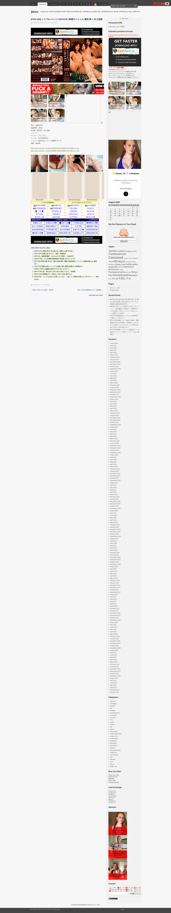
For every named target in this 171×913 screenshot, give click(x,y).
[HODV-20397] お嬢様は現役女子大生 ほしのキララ (51, 269)
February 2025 (114, 385)
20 (124, 213)
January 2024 (114, 415)
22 (132, 213)
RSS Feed (125, 18)
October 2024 (114, 394)
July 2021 (113, 485)
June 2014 (113, 683)
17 (111, 213)
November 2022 (115, 448)
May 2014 (113, 685)
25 (115, 215)
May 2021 (113, 490)
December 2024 (115, 390)
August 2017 (114, 594)
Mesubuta (129, 267)
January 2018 (114, 583)
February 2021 (114, 497)
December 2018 (115, 557)
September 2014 (115, 676)
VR (75, 4)
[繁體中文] (159, 3)
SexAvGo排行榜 (113, 782)
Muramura (113, 269)
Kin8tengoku (131, 264)
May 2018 (113, 573)
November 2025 (115, 364)
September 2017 (115, 592)
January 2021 (114, 499)
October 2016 (114, 618)
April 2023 (113, 436)
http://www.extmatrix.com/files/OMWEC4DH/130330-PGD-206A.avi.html (55, 151)
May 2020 (113, 518)
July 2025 (113, 373)
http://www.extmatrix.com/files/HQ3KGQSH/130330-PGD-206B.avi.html (55, 148)
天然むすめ (125, 278)
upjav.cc (111, 799)
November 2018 (115, 559)
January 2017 (114, 611)
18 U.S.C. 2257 (115, 288)
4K (81, 4)
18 (115, 213)
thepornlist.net (112, 777)
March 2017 (114, 606)
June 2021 (113, 487)
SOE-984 (128, 272)
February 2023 (114, 441)
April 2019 (113, 548)
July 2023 (113, 429)
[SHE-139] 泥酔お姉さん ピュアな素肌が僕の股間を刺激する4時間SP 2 (58, 266)
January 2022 (114, 471)
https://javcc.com (114, 27)
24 (111, 215)
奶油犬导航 (111, 780)
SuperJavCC (44, 23)
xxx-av (114, 278)
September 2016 (115, 620)
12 (119, 211)
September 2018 (115, 564)
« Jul (109, 219)
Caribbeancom (117, 254)
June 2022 (113, 459)
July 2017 (113, 597)
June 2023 (113, 432)
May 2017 (113, 601)
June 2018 (113, 571)
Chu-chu (130, 258)
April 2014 (113, 687)
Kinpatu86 (112, 267)
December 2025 (115, 362)
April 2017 (113, 604)
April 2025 (113, 380)
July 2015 (113, 653)
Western (133, 275)
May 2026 (113, 350)
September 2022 (115, 452)
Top (123, 909)
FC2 (63, 4)
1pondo (112, 251)
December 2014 (115, 669)
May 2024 (113, 406)
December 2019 (115, 529)
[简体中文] (155, 3)
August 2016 (114, 622)
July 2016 (113, 625)
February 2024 (114, 413)
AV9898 (134, 251)
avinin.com (111, 797)
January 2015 (114, 666)
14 (128, 211)
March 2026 (114, 355)
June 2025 (113, 376)
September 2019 (115, 536)
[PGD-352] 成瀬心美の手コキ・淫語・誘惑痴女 (50, 253)
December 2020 (115, 501)
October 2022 (114, 450)
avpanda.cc (112, 801)
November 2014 (115, 671)
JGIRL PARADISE (115, 734)
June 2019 (113, 543)
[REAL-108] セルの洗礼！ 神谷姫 (42, 290)
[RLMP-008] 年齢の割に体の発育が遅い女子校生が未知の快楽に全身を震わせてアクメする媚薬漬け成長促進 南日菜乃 (124, 302)
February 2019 (114, 552)
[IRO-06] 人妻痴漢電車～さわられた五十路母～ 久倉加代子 (54, 256)
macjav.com (112, 791)
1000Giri (121, 251)
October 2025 (114, 366)
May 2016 (113, 629)
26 (119, 215)
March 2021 (114, 494)
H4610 (110, 262)
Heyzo (121, 261)
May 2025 (113, 378)
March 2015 (114, 662)
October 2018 (114, 562)
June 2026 (113, 348)
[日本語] (167, 3)
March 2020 (114, 522)
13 (124, 211)
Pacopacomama (116, 272)
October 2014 (114, 673)
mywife (121, 269)
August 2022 (114, 455)
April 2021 (113, 492)
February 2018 (114, 580)
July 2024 (113, 401)
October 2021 (114, 478)
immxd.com (112, 802)
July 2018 (113, 569)
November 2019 (115, 532)
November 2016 (115, 615)
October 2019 (114, 534)
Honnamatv (128, 262)
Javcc (34, 11)
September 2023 (115, 425)
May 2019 (113, 546)
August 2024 (114, 399)
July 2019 (113, 541)
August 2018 (114, 566)
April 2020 (113, 520)
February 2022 (114, 469)
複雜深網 (111, 778)
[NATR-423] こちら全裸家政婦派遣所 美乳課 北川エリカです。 (55, 259)
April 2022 (113, 464)
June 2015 (113, 655)
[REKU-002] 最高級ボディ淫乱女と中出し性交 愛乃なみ (53, 274)
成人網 (88, 4)
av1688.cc (111, 794)
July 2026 (113, 345)
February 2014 (114, 690)
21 (128, 213)
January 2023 (114, 443)
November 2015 (115, 643)
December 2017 (115, 585)
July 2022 (113, 457)
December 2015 (115, 641)
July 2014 (113, 680)
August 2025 (114, 371)
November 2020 (115, 504)
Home (33, 4)
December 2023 (115, 418)
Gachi (136, 258)
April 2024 (113, 408)
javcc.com (57, 909)
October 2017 (114, 590)
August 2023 (114, 427)
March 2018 (114, 578)
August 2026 (114, 343)
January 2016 (114, 639)
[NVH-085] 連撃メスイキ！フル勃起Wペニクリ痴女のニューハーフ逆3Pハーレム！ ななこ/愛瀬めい (124, 332)
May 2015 (113, 657)
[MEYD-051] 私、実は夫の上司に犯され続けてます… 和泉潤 (54, 271)
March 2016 (114, 634)
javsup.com (112, 793)
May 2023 (113, 434)
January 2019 (114, 555)
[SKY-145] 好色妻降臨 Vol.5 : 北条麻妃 (90, 290)
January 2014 (114, 692)
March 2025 (114, 383)
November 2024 (115, 392)
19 (119, 213)
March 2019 (114, 550)
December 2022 (115, 445)
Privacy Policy (114, 290)
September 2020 (115, 508)
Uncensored (54, 4)
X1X (109, 279)
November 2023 (115, 420)
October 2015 (114, 646)
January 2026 (114, 359)
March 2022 (114, 466)
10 (111, 211)
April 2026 (113, 352)
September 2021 (115, 480)
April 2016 (113, 632)
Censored (42, 4)
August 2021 (114, 483)
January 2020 (114, 527)
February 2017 (114, 608)
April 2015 (113, 660)
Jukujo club (120, 264)
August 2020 (114, 511)
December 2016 (115, 613)
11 (115, 211)
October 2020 (114, 506)
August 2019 (114, 539)
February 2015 (114, 664)
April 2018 (113, 576)
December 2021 (115, 473)
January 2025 (114, 387)
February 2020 (114, 525)
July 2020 (113, 513)
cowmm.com (112, 796)
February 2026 (114, 357)
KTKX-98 (120, 267)
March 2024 (114, 411)
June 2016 (113, 627)
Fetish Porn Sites (113, 775)
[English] (163, 3)
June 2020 (113, 515)
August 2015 (114, 650)
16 (137, 211)
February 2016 (114, 636)
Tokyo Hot (113, 752)
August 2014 (114, 678)
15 (132, 211)
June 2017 (113, 599)
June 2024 (113, 404)
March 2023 (114, 439)
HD (70, 4)
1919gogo (128, 251)
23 (137, 213)
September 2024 (115, 397)
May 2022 (113, 462)
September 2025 (115, 369)
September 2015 (115, 648)
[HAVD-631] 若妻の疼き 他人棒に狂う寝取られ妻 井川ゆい (54, 251)
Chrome (125, 258)
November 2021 (115, 476)
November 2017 (115, 587)
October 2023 (114, 422)
